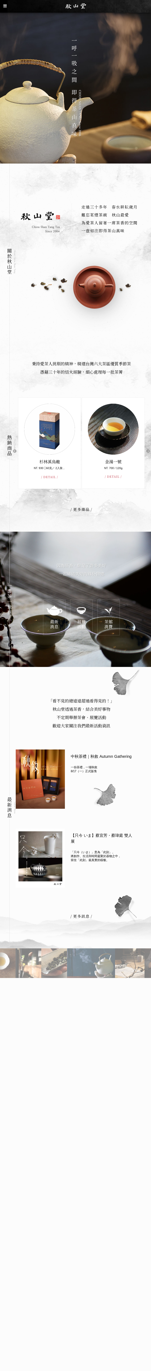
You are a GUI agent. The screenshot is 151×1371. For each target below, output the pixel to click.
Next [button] (148, 451)
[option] (75, 88)
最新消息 (54, 624)
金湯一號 (49, 462)
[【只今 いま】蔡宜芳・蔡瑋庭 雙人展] (40, 858)
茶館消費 (108, 624)
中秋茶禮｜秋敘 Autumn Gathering (101, 756)
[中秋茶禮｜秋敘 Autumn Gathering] (40, 779)
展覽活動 (81, 624)
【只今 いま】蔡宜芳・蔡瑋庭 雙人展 (101, 838)
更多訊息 (81, 916)
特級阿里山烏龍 (113, 462)
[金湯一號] (49, 429)
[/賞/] (28, 963)
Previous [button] (15, 451)
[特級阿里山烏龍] (113, 429)
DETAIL (49, 477)
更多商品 (81, 509)
